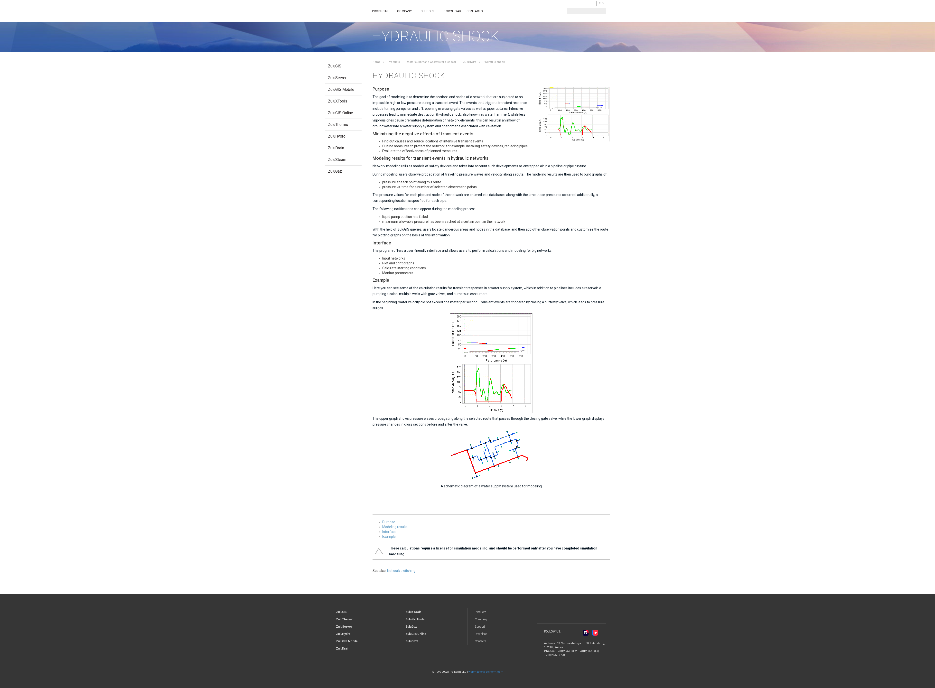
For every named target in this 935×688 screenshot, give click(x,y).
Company (405, 11)
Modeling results (395, 527)
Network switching (401, 571)
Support (428, 11)
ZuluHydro (337, 136)
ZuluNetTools (415, 619)
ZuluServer (337, 77)
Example (389, 537)
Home (377, 62)
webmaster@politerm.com (485, 671)
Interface (389, 532)
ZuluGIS (334, 66)
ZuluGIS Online (340, 113)
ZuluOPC (411, 641)
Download (452, 11)
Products (380, 11)
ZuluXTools (337, 101)
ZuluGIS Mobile (341, 89)
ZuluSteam (337, 159)
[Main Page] (345, 12)
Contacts (475, 11)
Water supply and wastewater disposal (431, 62)
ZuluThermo (338, 124)
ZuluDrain (336, 148)
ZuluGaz (335, 171)
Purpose (388, 522)
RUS (601, 3)
